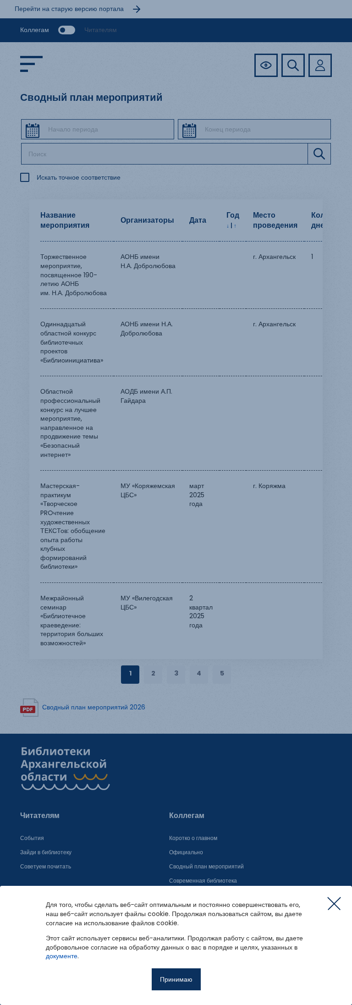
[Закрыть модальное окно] (334, 904)
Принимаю (176, 979)
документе (61, 956)
